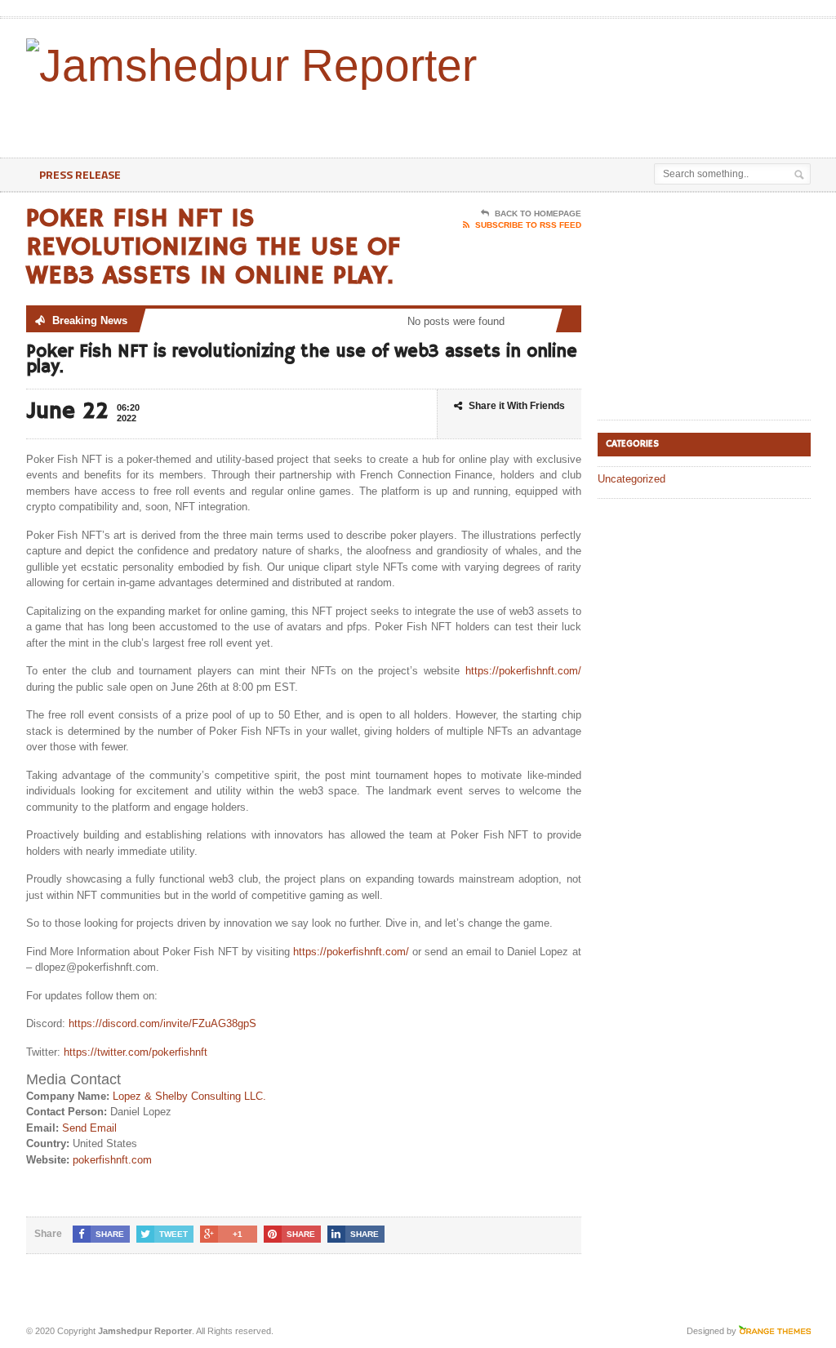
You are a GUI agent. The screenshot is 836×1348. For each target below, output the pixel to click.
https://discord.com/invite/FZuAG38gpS (162, 1023)
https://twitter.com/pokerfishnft (135, 1052)
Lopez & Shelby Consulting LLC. (189, 1096)
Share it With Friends (517, 406)
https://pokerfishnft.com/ (523, 671)
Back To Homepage (538, 213)
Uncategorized (631, 479)
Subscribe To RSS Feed (528, 224)
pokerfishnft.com (112, 1160)
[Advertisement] (452, 116)
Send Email (89, 1128)
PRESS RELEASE (80, 174)
